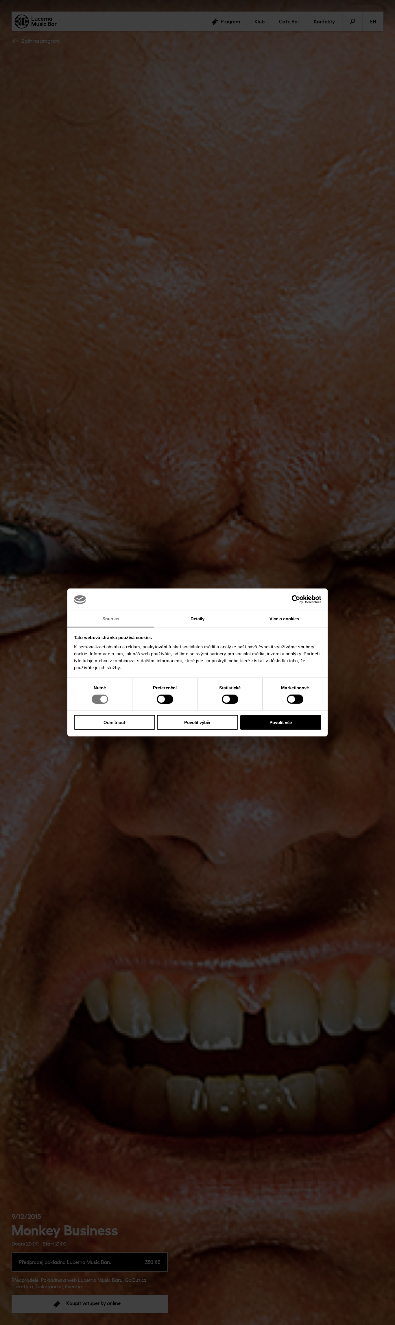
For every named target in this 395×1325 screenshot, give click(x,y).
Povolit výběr (197, 722)
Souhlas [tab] (110, 618)
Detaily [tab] (198, 618)
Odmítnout (114, 722)
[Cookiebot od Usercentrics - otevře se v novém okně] (296, 599)
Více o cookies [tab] (284, 618)
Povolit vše (281, 722)
